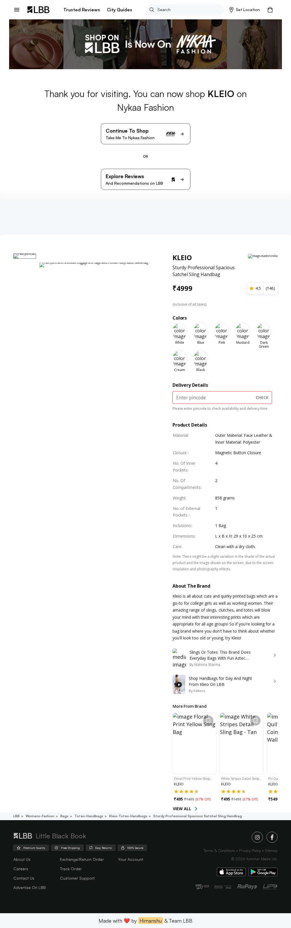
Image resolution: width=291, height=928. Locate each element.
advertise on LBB (29, 887)
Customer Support (77, 878)
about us (21, 859)
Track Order (71, 868)
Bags (64, 816)
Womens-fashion (40, 816)
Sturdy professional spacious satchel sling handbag (197, 816)
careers (20, 868)
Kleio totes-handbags (128, 816)
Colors (179, 318)
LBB (16, 816)
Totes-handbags (88, 816)
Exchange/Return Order (82, 859)
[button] (244, 9)
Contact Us (23, 878)
